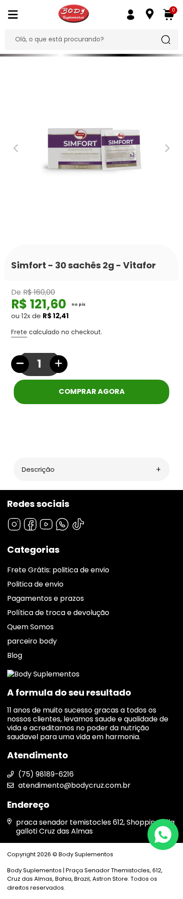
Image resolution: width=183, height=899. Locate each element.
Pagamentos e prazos (45, 598)
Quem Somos (30, 627)
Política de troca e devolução (58, 612)
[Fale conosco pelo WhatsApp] (163, 834)
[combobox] (84, 39)
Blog (14, 655)
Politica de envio (35, 584)
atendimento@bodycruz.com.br (74, 785)
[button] (91, 469)
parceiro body (32, 641)
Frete (19, 332)
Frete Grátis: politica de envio (58, 570)
